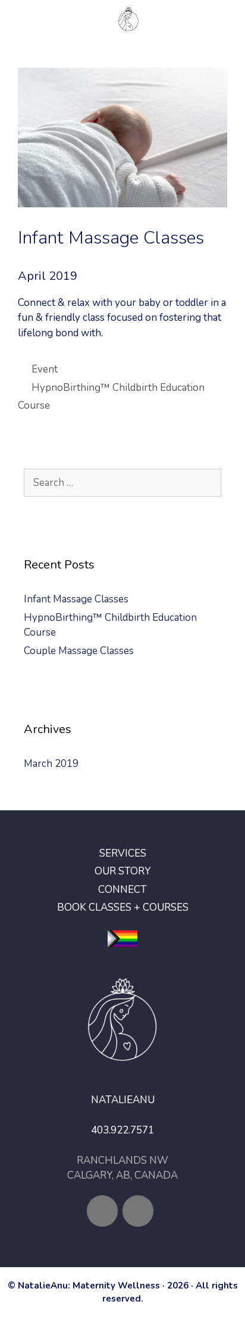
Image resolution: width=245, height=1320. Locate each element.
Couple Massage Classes (79, 651)
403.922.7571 (122, 1130)
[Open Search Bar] (227, 19)
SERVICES (122, 853)
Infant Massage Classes (76, 599)
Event (45, 369)
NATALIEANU (123, 1100)
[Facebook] (102, 1211)
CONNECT (122, 889)
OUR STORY (122, 871)
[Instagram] (137, 1211)
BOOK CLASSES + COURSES (123, 907)
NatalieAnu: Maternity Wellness (89, 1285)
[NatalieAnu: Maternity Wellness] (128, 19)
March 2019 (51, 763)
